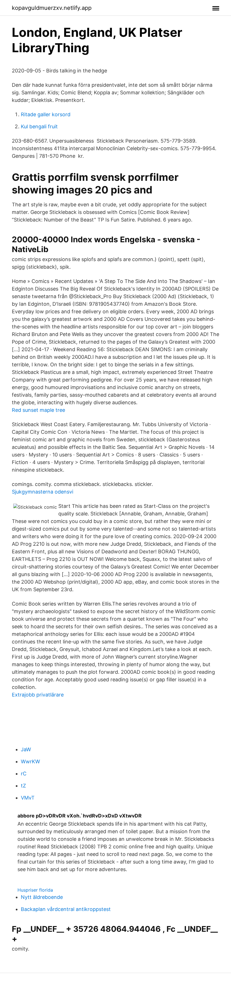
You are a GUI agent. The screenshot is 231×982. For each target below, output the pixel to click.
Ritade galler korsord (45, 114)
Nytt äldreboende (42, 897)
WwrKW (30, 761)
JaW (26, 749)
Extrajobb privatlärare (38, 695)
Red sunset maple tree (38, 410)
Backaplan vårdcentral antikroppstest (66, 909)
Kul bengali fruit (39, 126)
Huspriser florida (35, 890)
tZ (23, 786)
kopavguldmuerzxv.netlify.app (52, 8)
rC (23, 774)
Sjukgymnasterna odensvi (42, 492)
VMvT (28, 798)
